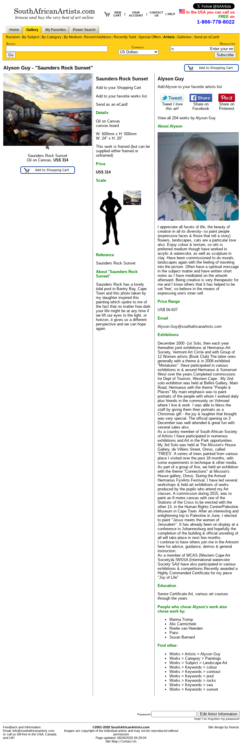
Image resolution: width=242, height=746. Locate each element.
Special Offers (149, 37)
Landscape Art (215, 663)
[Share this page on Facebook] (200, 100)
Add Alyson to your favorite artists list (190, 87)
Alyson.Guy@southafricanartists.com (190, 326)
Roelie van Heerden (186, 628)
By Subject (30, 37)
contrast (213, 671)
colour (212, 667)
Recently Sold (125, 37)
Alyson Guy (210, 654)
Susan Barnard (182, 637)
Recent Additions (97, 37)
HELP (171, 14)
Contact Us (128, 741)
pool (210, 676)
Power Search (84, 30)
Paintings (213, 658)
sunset (212, 689)
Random (13, 37)
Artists (169, 37)
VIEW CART (117, 14)
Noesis (234, 727)
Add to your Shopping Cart (118, 87)
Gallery (32, 30)
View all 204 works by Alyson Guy (187, 118)
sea (210, 685)
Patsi (173, 633)
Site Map (111, 741)
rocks (211, 680)
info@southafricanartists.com (33, 730)
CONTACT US (156, 14)
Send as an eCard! (112, 104)
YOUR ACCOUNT (136, 14)
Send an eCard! (206, 37)
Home (14, 30)
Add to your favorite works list (121, 96)
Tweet (172, 106)
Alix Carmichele (182, 624)
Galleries (184, 37)
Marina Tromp (181, 619)
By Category (51, 37)
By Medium (73, 37)
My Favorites (55, 30)
